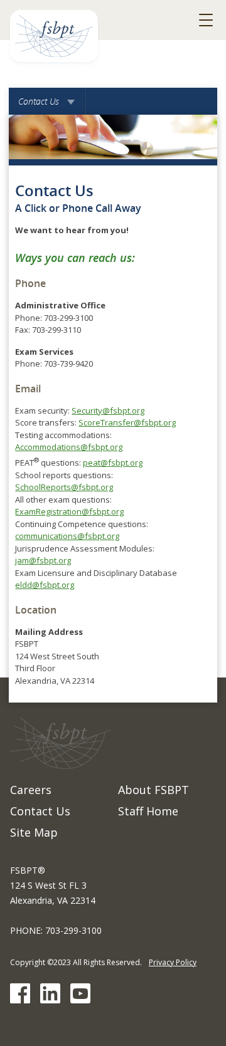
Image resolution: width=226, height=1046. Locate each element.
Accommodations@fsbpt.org (68, 446)
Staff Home (148, 811)
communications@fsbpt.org (67, 535)
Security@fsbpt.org (108, 410)
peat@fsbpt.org (113, 462)
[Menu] (206, 20)
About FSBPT (153, 789)
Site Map (34, 832)
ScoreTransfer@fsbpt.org (127, 422)
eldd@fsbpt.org (44, 584)
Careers (30, 789)
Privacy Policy (172, 962)
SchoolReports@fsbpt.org (64, 487)
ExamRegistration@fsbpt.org (69, 511)
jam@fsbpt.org (43, 560)
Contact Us (46, 105)
